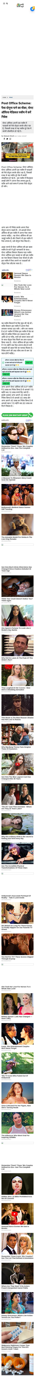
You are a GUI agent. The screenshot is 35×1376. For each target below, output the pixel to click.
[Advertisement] (17, 31)
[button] (3, 3)
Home (4, 97)
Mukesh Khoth (9, 136)
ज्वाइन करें (29, 363)
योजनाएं (10, 97)
